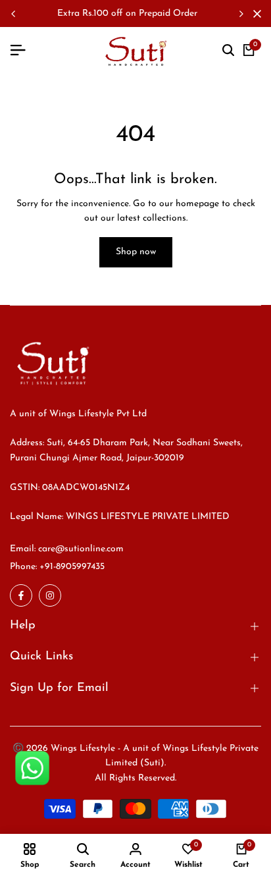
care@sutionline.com (81, 549)
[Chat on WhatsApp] (32, 768)
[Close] (254, 13)
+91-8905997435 (72, 567)
